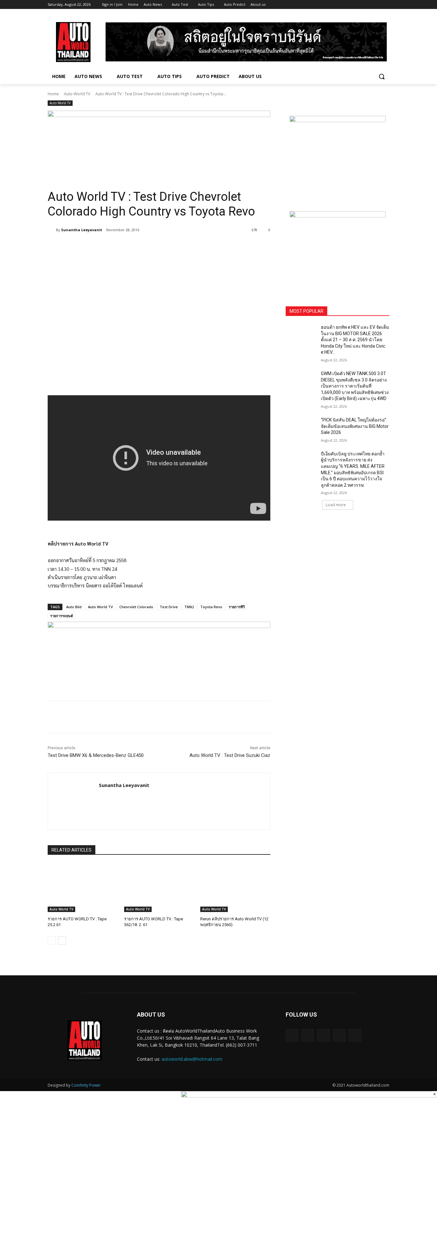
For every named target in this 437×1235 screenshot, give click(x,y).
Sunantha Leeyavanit (81, 229)
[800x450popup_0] (309, 1095)
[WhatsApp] (137, 246)
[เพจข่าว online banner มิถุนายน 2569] (337, 251)
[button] (381, 76)
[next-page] (62, 940)
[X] (368, 4)
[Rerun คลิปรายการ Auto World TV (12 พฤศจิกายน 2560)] (235, 887)
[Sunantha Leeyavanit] (52, 230)
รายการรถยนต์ (61, 615)
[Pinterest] (123, 246)
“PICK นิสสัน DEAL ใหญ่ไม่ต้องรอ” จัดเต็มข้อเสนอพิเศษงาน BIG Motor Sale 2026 (355, 426)
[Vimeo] (376, 4)
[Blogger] (292, 1035)
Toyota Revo (211, 606)
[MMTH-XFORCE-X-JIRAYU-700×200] (159, 653)
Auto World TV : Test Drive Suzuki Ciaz (229, 755)
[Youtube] (385, 4)
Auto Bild (74, 606)
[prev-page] (52, 940)
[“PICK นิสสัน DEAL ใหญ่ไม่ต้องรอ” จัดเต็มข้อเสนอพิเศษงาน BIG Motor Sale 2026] (301, 428)
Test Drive (169, 606)
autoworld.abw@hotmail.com (192, 1059)
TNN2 (189, 606)
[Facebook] (350, 4)
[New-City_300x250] (337, 156)
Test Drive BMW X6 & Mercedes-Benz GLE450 (96, 755)
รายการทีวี (237, 606)
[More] (153, 246)
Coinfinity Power (86, 1085)
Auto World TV (77, 94)
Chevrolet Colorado (136, 606)
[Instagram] (359, 4)
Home (53, 94)
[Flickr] (323, 1035)
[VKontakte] (355, 1035)
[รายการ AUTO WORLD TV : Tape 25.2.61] (83, 887)
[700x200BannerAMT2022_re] (159, 142)
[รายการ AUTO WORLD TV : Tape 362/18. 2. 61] (159, 887)
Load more (336, 504)
